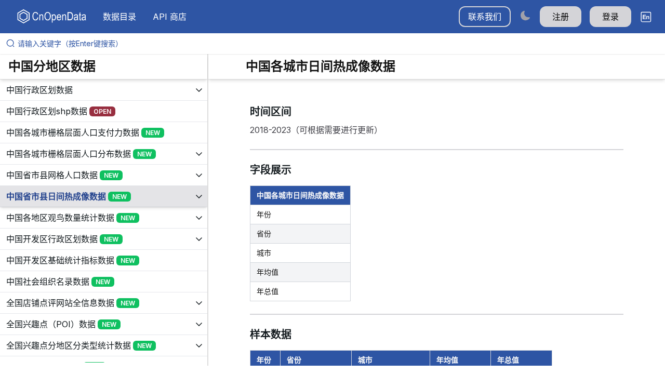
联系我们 (484, 16)
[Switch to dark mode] (525, 15)
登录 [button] (610, 16)
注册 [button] (560, 16)
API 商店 (170, 16)
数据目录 (119, 16)
